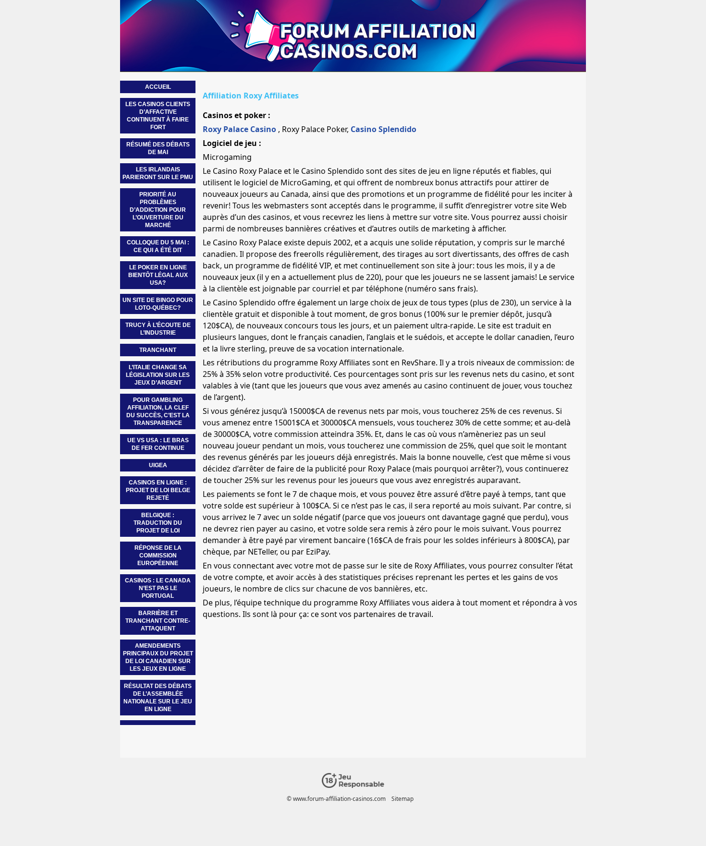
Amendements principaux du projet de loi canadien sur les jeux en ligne (158, 657)
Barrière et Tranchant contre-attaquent (157, 621)
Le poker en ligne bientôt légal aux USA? (158, 275)
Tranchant (157, 350)
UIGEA (158, 465)
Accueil (158, 87)
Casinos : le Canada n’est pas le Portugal (158, 588)
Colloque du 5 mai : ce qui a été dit (158, 246)
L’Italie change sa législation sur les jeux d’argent (158, 375)
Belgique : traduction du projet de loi (158, 523)
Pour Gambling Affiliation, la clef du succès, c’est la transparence (158, 411)
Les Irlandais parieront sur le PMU (157, 173)
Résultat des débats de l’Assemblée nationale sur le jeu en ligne (157, 698)
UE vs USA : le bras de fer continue (158, 444)
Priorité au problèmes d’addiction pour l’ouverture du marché (158, 210)
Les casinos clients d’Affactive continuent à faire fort (157, 116)
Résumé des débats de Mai (158, 148)
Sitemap (402, 799)
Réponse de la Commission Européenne (158, 555)
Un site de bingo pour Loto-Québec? (157, 304)
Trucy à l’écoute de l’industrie (158, 329)
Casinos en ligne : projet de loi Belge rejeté (158, 490)
